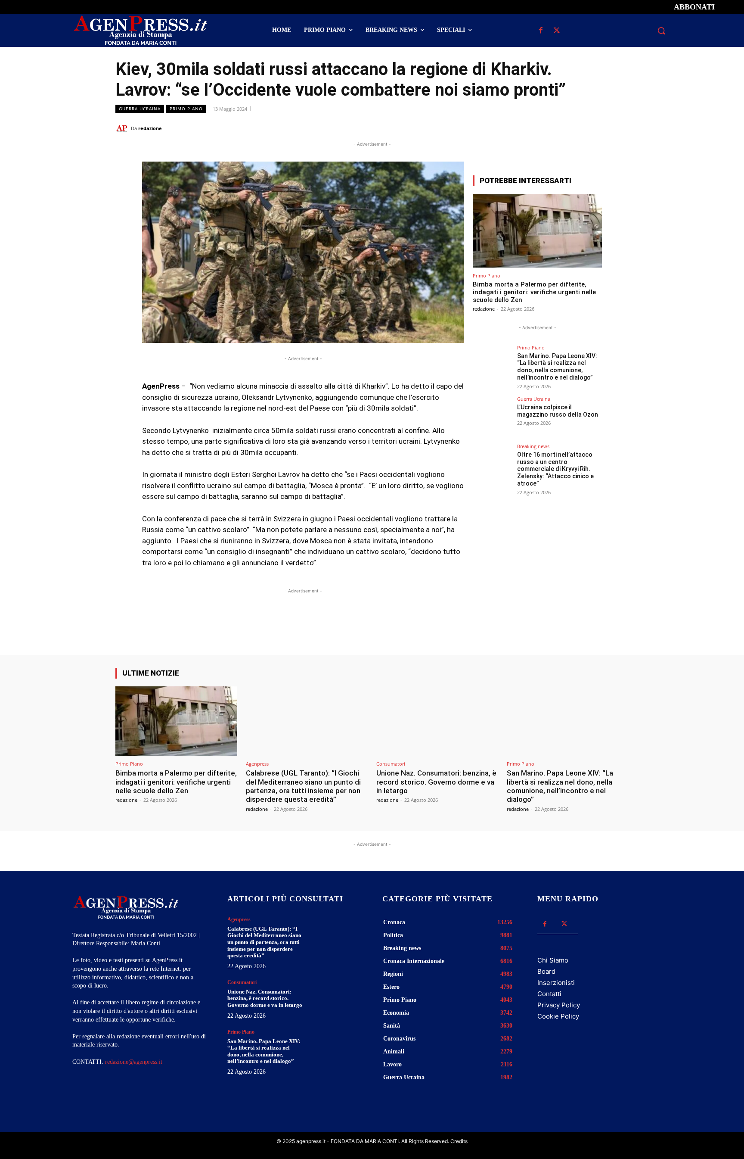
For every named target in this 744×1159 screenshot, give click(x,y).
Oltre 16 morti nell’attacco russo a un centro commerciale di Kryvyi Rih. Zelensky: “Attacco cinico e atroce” (555, 469)
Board (546, 971)
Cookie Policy (558, 1016)
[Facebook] (540, 31)
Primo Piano (186, 109)
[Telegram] (620, 128)
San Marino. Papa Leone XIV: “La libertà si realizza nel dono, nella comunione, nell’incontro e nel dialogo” (557, 366)
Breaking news (533, 446)
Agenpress (257, 763)
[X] (556, 31)
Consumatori (390, 763)
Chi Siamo (552, 960)
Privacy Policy (558, 1005)
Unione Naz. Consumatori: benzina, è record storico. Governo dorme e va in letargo (436, 782)
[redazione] (123, 128)
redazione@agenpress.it (133, 1062)
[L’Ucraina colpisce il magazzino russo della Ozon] (492, 415)
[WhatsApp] (580, 128)
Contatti (549, 994)
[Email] (600, 128)
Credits (459, 1141)
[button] (661, 30)
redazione (150, 128)
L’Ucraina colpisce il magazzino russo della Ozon (557, 411)
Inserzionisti (556, 982)
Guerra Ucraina (140, 109)
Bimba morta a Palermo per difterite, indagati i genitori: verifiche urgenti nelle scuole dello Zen (534, 292)
